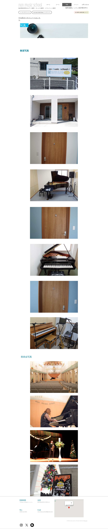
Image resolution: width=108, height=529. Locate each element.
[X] (27, 525)
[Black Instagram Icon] (21, 525)
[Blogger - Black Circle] (32, 525)
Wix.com (85, 520)
